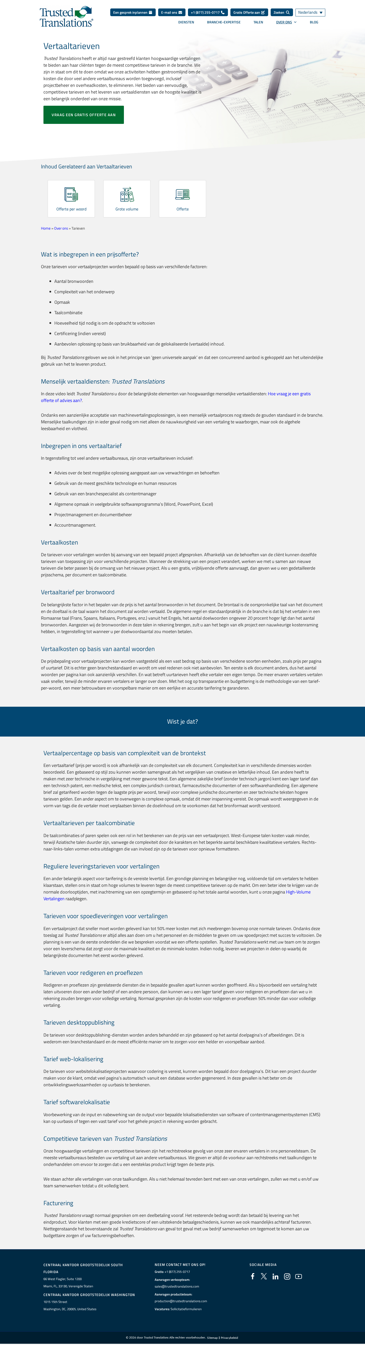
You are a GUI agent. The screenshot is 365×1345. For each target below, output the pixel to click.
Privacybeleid (229, 1337)
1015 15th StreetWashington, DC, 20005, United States (69, 1305)
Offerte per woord (71, 209)
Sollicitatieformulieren (186, 1308)
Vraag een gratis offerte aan (84, 115)
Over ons (284, 22)
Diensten (186, 22)
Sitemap (212, 1337)
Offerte (183, 209)
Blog (314, 22)
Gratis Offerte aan (247, 12)
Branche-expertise (224, 22)
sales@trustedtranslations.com (177, 1286)
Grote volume (126, 209)
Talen (258, 22)
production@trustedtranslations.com (181, 1300)
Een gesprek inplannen (130, 12)
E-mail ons (169, 12)
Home (46, 228)
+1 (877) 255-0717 (205, 12)
